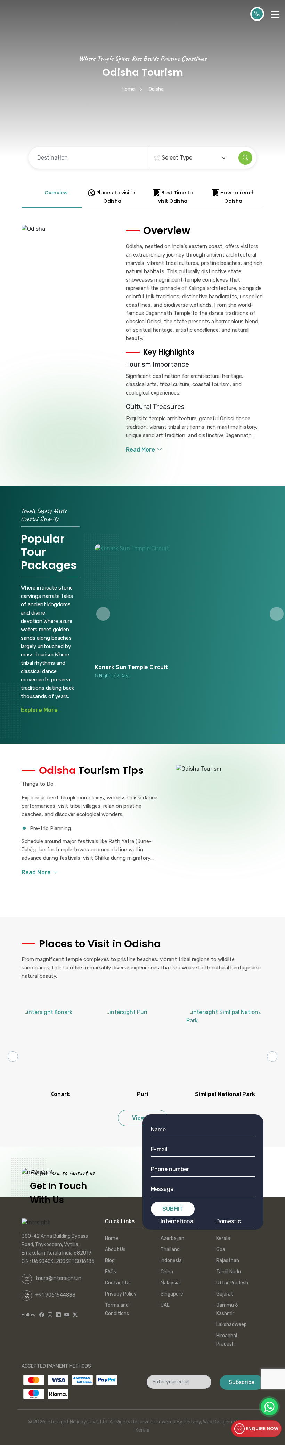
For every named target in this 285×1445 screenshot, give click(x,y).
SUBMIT (172, 1208)
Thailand (170, 1249)
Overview (56, 192)
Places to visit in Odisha (116, 196)
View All (142, 1117)
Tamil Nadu (228, 1272)
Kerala (223, 1238)
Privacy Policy (121, 1294)
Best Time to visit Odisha (175, 196)
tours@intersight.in (58, 1278)
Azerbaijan (172, 1238)
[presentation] (13, 1056)
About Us (115, 1249)
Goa (220, 1249)
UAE (165, 1305)
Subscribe (241, 1382)
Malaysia (170, 1283)
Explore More (39, 710)
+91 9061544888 (55, 1295)
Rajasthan (227, 1261)
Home (128, 89)
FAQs (110, 1272)
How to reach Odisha (237, 196)
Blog (110, 1261)
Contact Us (118, 1283)
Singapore (172, 1294)
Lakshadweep (231, 1325)
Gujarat (224, 1294)
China (167, 1272)
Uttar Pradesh (232, 1283)
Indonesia (171, 1261)
